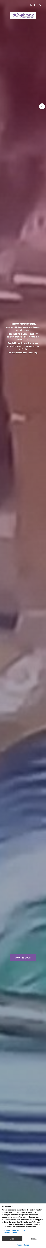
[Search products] (42, 106)
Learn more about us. (10, 1232)
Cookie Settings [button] (23, 1245)
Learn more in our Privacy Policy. (13, 1230)
